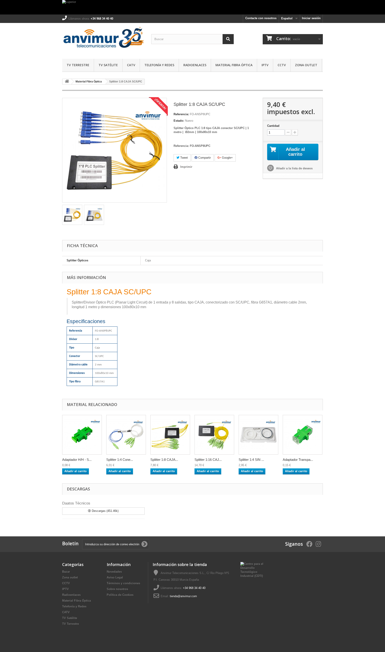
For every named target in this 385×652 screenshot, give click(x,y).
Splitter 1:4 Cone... (119, 459)
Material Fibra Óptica (233, 65)
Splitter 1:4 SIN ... (251, 459)
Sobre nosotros (117, 589)
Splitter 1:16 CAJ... (208, 459)
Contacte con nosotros (260, 18)
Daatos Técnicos (76, 503)
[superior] (192, 7)
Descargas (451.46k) (105, 511)
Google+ (227, 157)
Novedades (114, 571)
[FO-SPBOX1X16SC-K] (214, 435)
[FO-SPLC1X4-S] (258, 435)
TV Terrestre (78, 65)
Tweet (183, 157)
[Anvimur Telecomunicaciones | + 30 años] (103, 39)
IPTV (265, 65)
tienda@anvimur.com (183, 596)
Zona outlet (306, 65)
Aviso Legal (115, 577)
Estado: (179, 120)
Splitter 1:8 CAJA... (164, 459)
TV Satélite (108, 65)
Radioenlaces (194, 65)
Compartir (204, 157)
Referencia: (181, 114)
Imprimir (186, 166)
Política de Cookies (120, 595)
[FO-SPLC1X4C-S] (126, 435)
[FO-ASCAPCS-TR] (302, 435)
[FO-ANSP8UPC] (72, 215)
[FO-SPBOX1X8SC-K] (170, 435)
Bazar (66, 571)
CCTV (282, 65)
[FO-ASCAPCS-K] (82, 435)
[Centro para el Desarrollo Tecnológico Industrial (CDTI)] (251, 569)
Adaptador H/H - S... (77, 459)
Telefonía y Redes (159, 65)
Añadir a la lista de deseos (294, 168)
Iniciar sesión (311, 18)
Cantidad (273, 125)
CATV (131, 65)
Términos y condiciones (123, 583)
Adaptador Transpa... (298, 459)
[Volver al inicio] (67, 81)
